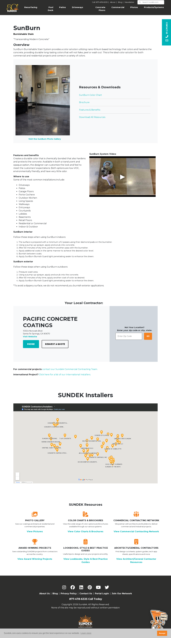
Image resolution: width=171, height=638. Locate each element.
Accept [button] (162, 633)
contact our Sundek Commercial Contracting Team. (70, 369)
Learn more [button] (86, 633)
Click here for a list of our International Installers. (65, 374)
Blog (121, 2)
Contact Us (85, 593)
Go (148, 336)
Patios (62, 7)
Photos (134, 7)
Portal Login (102, 593)
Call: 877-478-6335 (101, 2)
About (113, 2)
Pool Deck (50, 8)
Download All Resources (92, 117)
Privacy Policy (69, 593)
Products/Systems (154, 7)
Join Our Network (122, 593)
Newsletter (129, 2)
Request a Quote (55, 344)
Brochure (84, 102)
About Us (44, 593)
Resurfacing (32, 7)
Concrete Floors (100, 8)
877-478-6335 (78, 599)
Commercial (117, 7)
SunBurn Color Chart (90, 95)
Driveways (77, 7)
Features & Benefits (89, 110)
